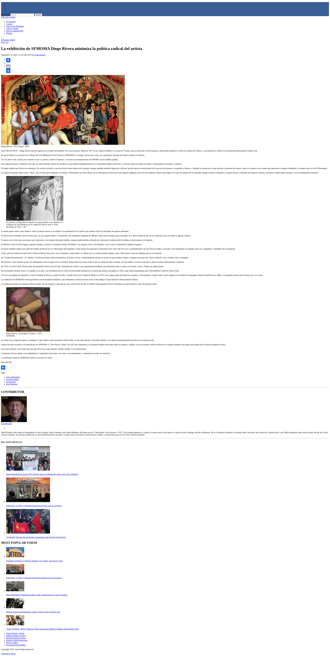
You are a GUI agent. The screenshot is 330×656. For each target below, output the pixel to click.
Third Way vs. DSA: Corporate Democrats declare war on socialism (33, 506)
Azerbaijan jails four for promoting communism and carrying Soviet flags (36, 537)
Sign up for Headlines (15, 26)
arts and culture (12, 379)
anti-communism (13, 377)
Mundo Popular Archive (16, 638)
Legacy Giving (12, 28)
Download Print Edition (16, 645)
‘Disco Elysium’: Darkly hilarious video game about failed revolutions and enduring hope (42, 629)
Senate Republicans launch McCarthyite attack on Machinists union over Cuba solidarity (42, 474)
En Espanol (11, 382)
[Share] (167, 60)
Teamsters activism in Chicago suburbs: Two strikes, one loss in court (34, 561)
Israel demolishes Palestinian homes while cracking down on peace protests (36, 595)
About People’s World (15, 633)
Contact (9, 24)
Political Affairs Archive (16, 636)
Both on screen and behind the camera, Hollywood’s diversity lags (33, 612)
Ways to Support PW (14, 31)
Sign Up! (5, 42)
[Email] (167, 67)
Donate (9, 33)
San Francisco (12, 384)
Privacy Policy (12, 643)
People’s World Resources (16, 640)
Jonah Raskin (39, 55)
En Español (11, 22)
